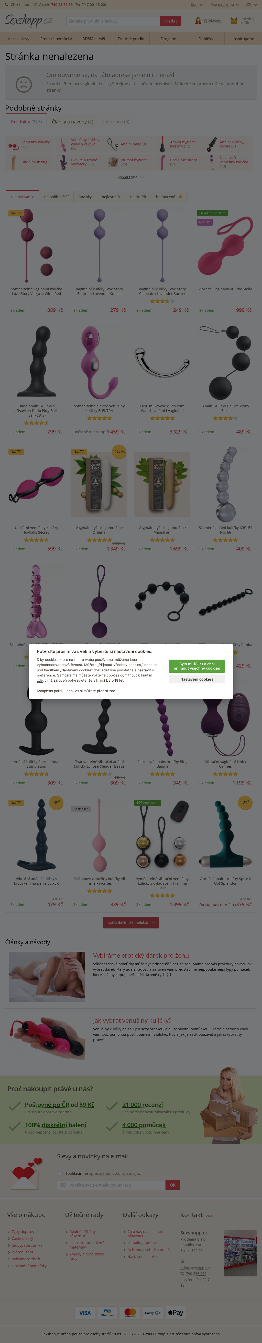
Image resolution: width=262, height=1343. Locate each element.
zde (40, 680)
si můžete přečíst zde (97, 691)
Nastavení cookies (196, 679)
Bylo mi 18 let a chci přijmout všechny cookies (197, 666)
